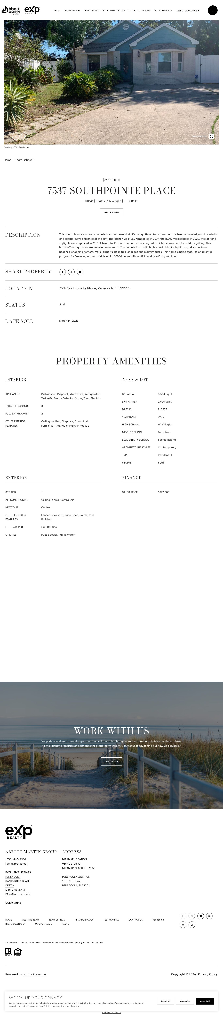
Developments (92, 10)
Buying (111, 10)
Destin (9, 885)
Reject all (165, 1001)
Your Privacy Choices (111, 1012)
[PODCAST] (183, 924)
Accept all (205, 1001)
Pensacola (12, 876)
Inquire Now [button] (111, 212)
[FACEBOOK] (183, 916)
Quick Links (13, 902)
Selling (126, 10)
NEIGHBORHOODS (84, 919)
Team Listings (23, 160)
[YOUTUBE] (200, 916)
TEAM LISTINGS (57, 919)
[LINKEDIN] (209, 916)
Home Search (72, 10)
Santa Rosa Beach (18, 881)
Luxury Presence (34, 974)
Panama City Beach (18, 894)
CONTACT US (136, 919)
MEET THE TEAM (30, 919)
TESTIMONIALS (111, 919)
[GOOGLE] (192, 924)
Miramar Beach (15, 889)
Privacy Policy (208, 974)
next (24, 136)
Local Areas (145, 10)
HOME (8, 919)
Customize (185, 1001)
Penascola (158, 919)
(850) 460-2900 (15, 859)
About (57, 10)
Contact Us (165, 10)
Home (7, 160)
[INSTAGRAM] (192, 916)
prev (16, 136)
